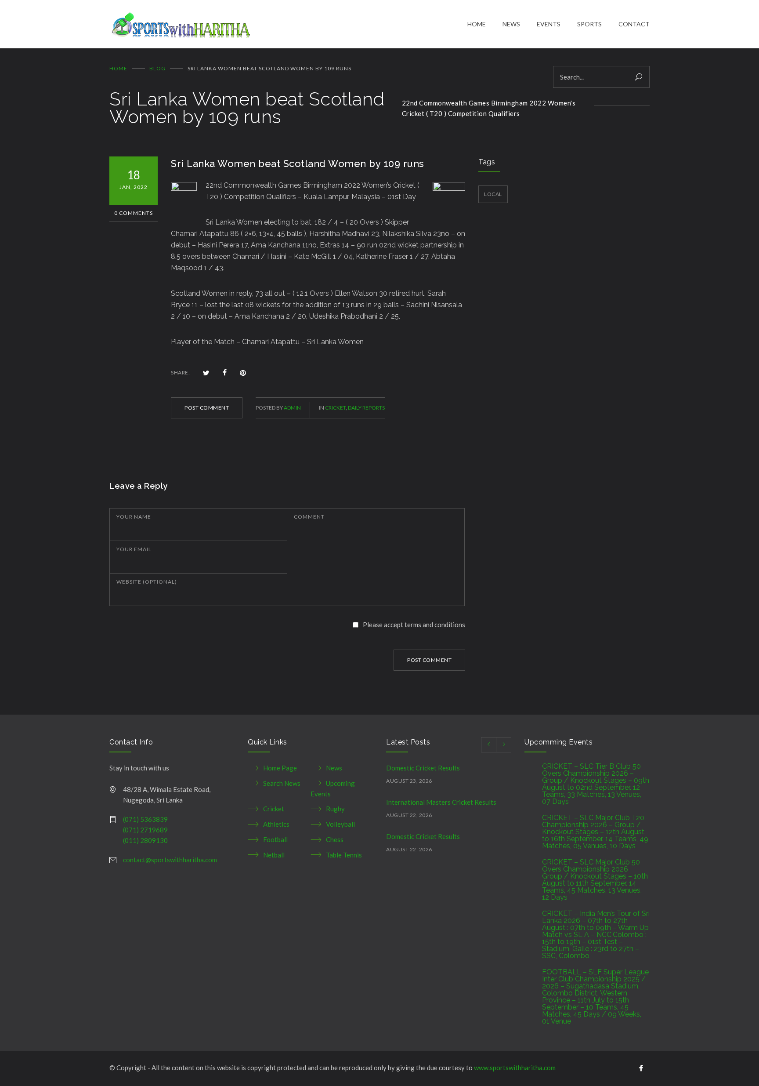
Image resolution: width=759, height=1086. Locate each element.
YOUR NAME (133, 516)
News (334, 768)
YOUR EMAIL (134, 549)
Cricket (335, 407)
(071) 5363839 (145, 819)
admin (292, 407)
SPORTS (589, 24)
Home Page (280, 768)
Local (493, 194)
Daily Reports (366, 407)
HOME (476, 24)
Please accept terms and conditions (414, 624)
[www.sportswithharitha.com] (288, 24)
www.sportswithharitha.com (515, 1067)
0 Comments (133, 213)
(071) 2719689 (145, 830)
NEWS (511, 24)
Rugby (335, 809)
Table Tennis (344, 855)
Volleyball (340, 824)
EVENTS (548, 24)
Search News (281, 783)
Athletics (276, 824)
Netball (274, 855)
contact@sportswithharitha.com (170, 860)
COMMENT (309, 516)
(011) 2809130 (145, 840)
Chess (334, 839)
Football (275, 839)
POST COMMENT (206, 407)
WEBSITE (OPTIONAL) (146, 581)
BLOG (157, 68)
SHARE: (180, 372)
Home (118, 68)
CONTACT (634, 24)
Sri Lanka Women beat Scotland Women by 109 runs (297, 163)
